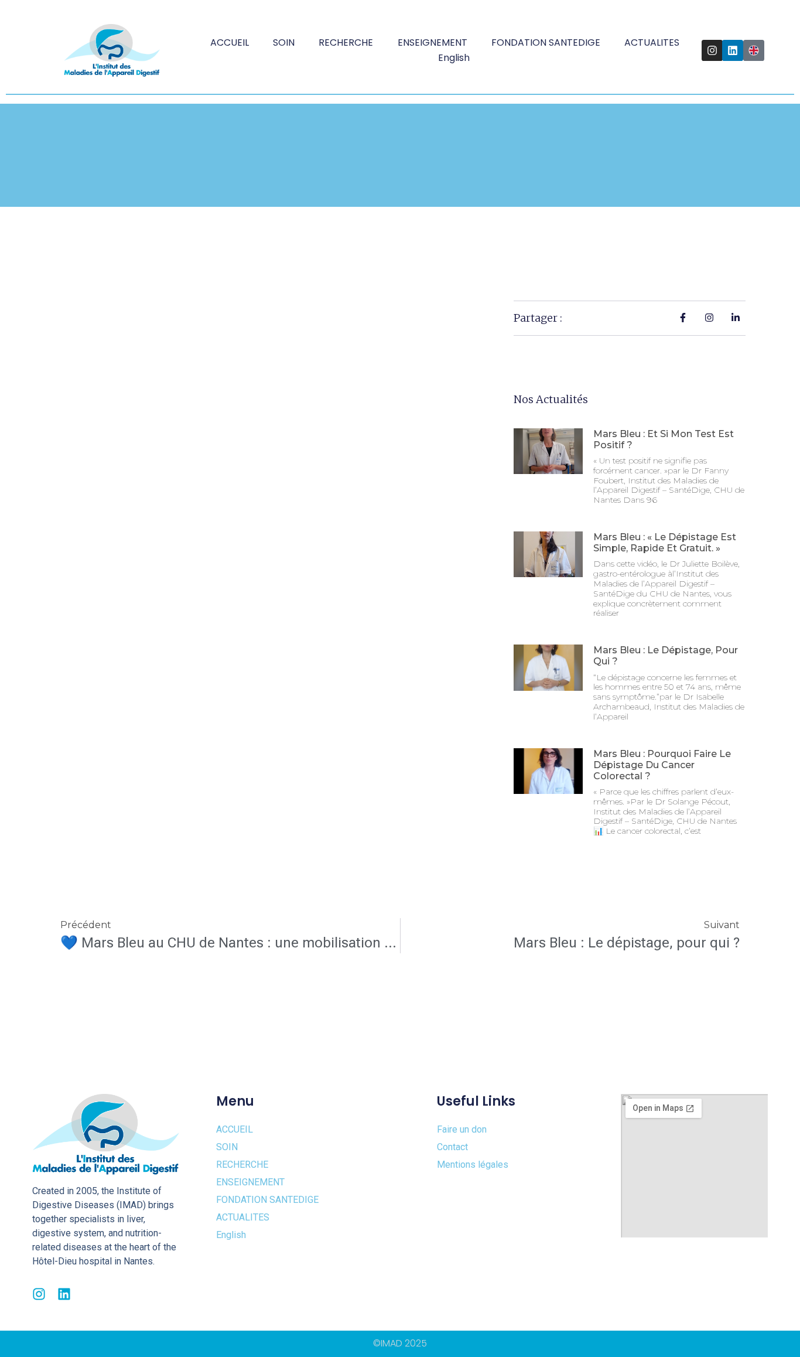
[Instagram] (712, 50)
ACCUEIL (229, 42)
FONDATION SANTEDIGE (545, 42)
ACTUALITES (651, 42)
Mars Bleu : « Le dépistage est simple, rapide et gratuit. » (664, 542)
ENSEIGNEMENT (432, 42)
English (454, 57)
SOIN (284, 42)
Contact (452, 1147)
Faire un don (462, 1129)
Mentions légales (472, 1164)
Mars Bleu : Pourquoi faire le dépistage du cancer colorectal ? (662, 765)
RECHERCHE (346, 42)
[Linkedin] (732, 50)
